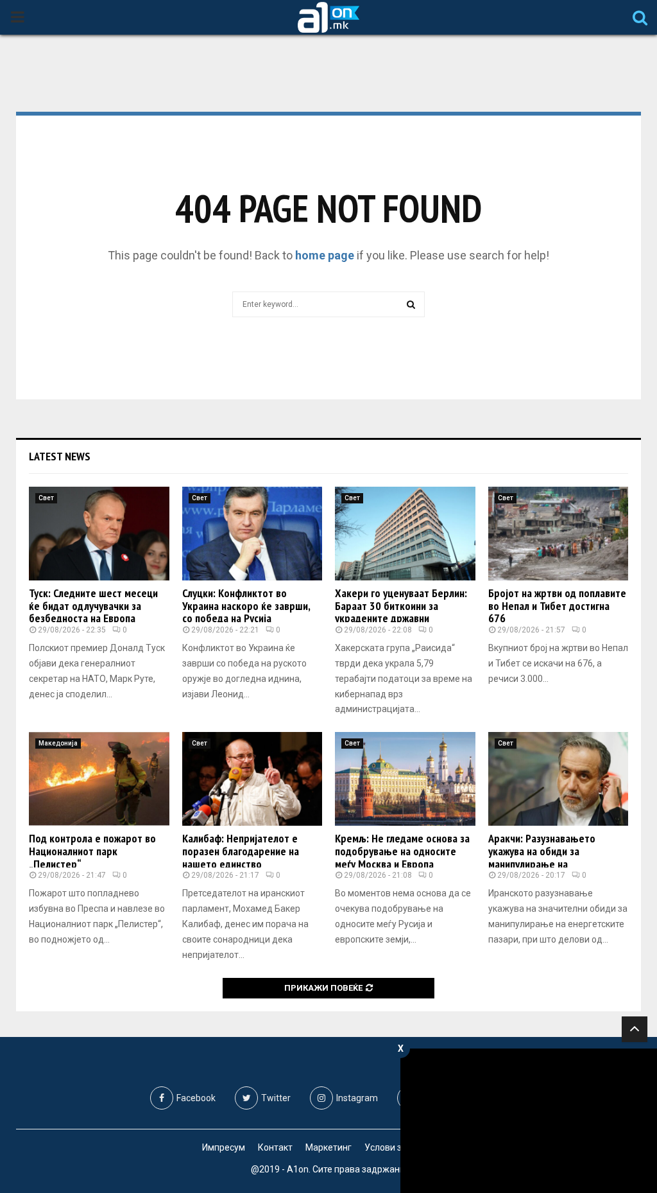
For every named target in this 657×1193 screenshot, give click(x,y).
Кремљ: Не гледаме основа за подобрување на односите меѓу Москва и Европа (402, 851)
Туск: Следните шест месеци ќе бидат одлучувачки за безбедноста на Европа (93, 606)
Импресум (223, 1147)
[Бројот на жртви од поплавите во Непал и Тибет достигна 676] (558, 533)
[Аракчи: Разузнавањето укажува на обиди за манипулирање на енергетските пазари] (558, 779)
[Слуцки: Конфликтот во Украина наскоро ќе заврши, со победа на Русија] (252, 533)
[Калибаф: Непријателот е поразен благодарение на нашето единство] (252, 779)
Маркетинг (328, 1147)
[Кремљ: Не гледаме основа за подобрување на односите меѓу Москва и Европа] (405, 779)
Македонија (58, 743)
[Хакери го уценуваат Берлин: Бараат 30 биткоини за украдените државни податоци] (405, 533)
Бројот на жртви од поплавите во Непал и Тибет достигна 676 (557, 606)
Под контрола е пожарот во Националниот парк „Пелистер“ (92, 851)
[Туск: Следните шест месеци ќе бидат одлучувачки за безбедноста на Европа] (99, 533)
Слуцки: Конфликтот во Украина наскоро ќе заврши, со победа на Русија (246, 606)
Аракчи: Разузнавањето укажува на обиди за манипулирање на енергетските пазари (541, 857)
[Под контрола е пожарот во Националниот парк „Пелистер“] (99, 779)
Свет (46, 497)
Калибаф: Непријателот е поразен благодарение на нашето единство (240, 851)
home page (324, 255)
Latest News (59, 456)
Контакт (275, 1147)
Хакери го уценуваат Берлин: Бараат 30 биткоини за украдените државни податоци (401, 612)
